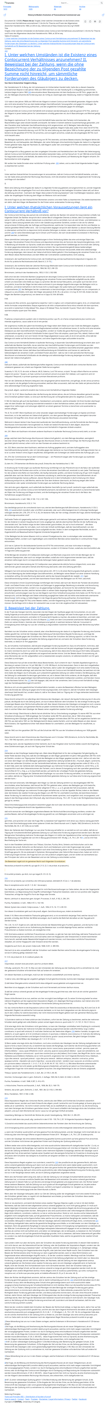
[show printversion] (95, 21)
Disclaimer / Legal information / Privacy (54, 1399)
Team (27, 1399)
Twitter (75, 1399)
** (82, 838)
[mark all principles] (85, 21)
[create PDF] (100, 21)
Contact (21, 1399)
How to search (10, 1399)
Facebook (83, 1399)
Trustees (34, 1399)
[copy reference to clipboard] (90, 21)
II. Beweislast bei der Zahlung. (28, 46)
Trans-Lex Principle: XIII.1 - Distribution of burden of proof (28, 1396)
